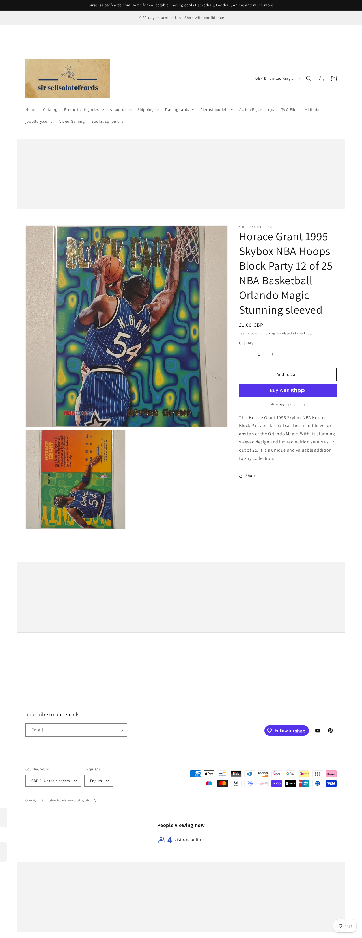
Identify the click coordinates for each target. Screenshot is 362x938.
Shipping (268, 333)
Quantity (246, 343)
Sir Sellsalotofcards (52, 800)
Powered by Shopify (81, 800)
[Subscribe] (121, 730)
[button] (84, 109)
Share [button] (250, 475)
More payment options (287, 404)
